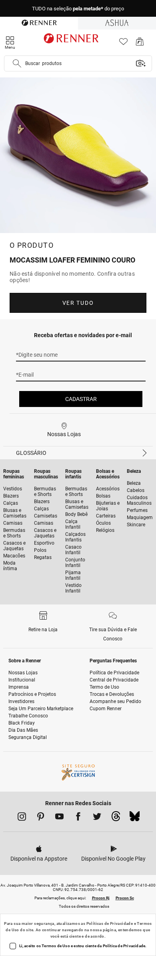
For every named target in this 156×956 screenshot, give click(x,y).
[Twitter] (97, 818)
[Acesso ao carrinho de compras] (140, 43)
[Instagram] (22, 818)
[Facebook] (78, 818)
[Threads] (116, 818)
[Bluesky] (135, 818)
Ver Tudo (78, 303)
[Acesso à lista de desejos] (123, 43)
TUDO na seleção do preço (78, 9)
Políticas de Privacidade (109, 923)
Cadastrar (81, 399)
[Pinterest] (41, 818)
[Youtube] (59, 818)
